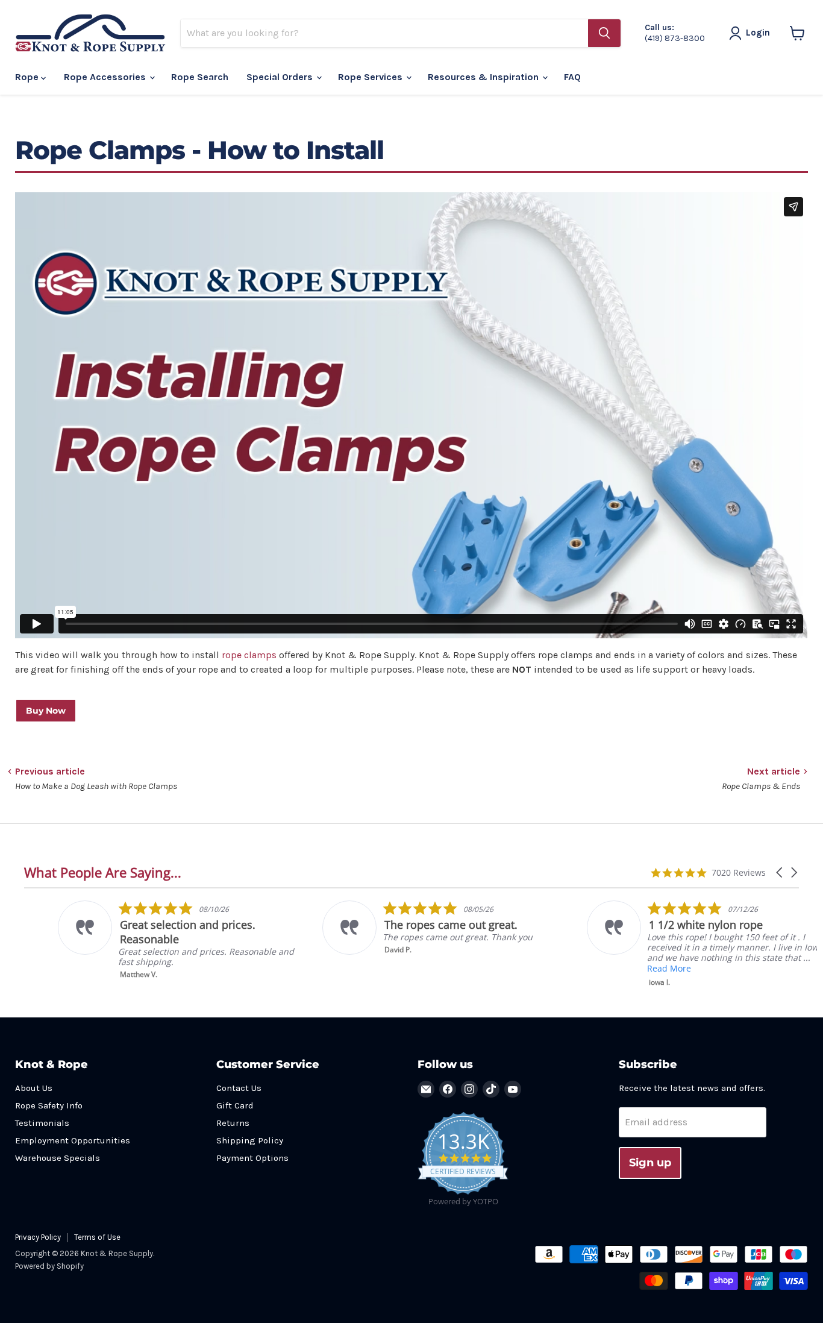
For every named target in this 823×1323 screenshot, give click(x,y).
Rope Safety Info (49, 1105)
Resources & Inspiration (484, 77)
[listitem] (145, 939)
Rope (28, 77)
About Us (33, 1088)
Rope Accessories (106, 77)
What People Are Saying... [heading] (102, 872)
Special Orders (280, 77)
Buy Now (46, 710)
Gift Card (235, 1105)
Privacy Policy (38, 1237)
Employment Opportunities (72, 1140)
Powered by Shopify (49, 1266)
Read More (635, 968)
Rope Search (199, 77)
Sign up (650, 1162)
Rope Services (371, 77)
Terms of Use (97, 1237)
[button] (780, 872)
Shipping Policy (249, 1140)
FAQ (572, 77)
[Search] (604, 33)
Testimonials (42, 1122)
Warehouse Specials (57, 1157)
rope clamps (249, 655)
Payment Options (252, 1157)
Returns (232, 1122)
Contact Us (238, 1088)
